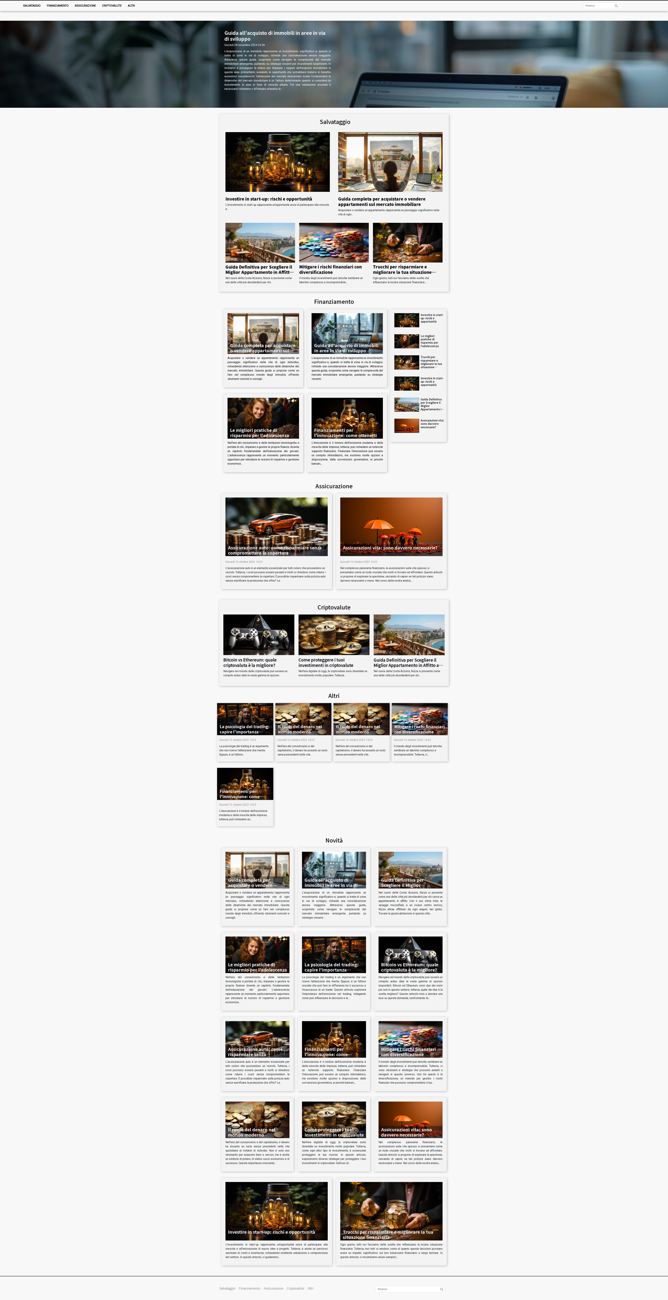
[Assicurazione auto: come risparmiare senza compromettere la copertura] (276, 526)
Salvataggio (32, 5)
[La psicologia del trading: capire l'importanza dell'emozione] (245, 719)
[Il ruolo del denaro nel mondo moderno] (303, 719)
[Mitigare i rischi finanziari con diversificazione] (334, 242)
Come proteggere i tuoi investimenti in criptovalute (326, 662)
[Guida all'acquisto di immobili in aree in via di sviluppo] (347, 333)
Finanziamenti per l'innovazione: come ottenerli (345, 432)
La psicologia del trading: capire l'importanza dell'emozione (244, 731)
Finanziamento (58, 5)
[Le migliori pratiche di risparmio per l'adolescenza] (263, 418)
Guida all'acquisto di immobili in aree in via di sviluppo (274, 35)
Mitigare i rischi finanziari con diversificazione (330, 269)
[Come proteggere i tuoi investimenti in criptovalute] (334, 634)
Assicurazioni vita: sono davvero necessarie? (432, 423)
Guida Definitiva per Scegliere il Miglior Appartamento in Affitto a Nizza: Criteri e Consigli (258, 272)
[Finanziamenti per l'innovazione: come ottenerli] (347, 418)
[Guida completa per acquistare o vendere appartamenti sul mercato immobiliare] (390, 161)
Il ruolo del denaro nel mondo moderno (300, 729)
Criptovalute (112, 5)
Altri (131, 5)
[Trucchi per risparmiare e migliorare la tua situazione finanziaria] (408, 242)
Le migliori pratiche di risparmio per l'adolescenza (259, 432)
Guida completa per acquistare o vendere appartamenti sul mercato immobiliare (382, 201)
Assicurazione (85, 5)
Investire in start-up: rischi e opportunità (268, 199)
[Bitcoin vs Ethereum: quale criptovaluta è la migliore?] (258, 634)
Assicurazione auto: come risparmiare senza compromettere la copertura (275, 550)
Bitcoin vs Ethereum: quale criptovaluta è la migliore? (250, 662)
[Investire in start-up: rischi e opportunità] (277, 161)
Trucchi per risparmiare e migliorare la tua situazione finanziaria (402, 272)
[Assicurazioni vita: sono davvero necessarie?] (406, 426)
